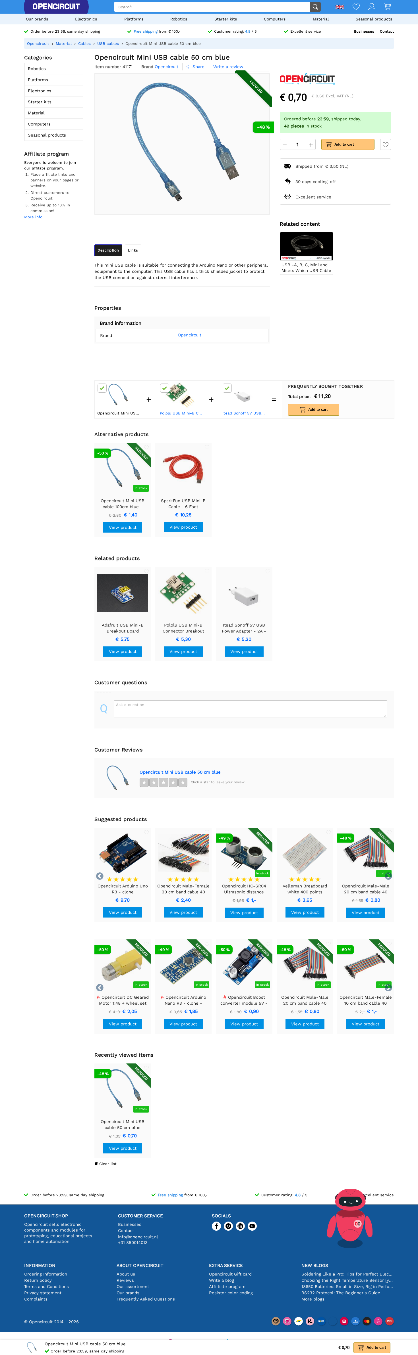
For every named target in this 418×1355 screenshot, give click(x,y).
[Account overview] (367, 7)
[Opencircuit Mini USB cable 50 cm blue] (117, 778)
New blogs (314, 1265)
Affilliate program (227, 1286)
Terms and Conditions (46, 1286)
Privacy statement (42, 1292)
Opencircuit (189, 335)
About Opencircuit (140, 1265)
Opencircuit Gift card (230, 1274)
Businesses (364, 31)
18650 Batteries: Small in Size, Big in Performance (347, 1286)
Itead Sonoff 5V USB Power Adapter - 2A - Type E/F (244, 413)
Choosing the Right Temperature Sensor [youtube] (347, 1280)
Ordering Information (45, 1274)
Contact (387, 31)
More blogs (312, 1299)
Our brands (37, 19)
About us (126, 1274)
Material (321, 19)
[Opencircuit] (56, 7)
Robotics (178, 19)
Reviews (125, 1280)
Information (39, 1265)
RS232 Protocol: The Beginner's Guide (340, 1292)
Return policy (38, 1280)
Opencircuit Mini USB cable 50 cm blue (180, 772)
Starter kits (225, 19)
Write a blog (221, 1280)
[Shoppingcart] (383, 7)
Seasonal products (374, 19)
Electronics (86, 19)
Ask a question (130, 704)
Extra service (226, 1265)
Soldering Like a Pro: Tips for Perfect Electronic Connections (347, 1274)
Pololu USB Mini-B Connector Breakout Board (182, 413)
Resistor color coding (231, 1292)
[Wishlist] (352, 7)
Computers (274, 19)
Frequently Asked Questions (146, 1299)
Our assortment (133, 1286)
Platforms (133, 19)
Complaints (35, 1299)
